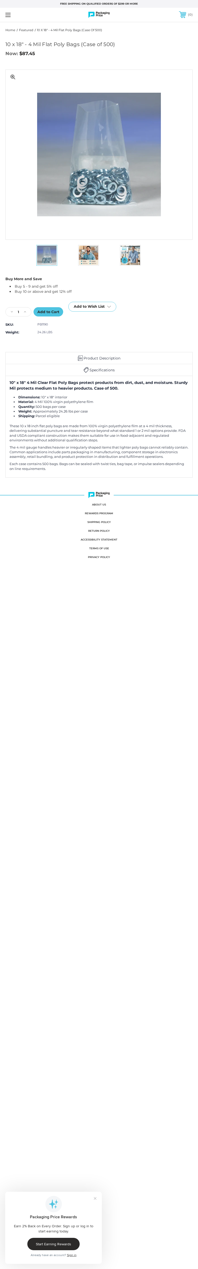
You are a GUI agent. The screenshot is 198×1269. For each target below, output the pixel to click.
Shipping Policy (99, 522)
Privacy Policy (99, 557)
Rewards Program (99, 513)
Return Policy (99, 531)
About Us (99, 504)
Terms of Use (99, 548)
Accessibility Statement (99, 539)
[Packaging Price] (99, 15)
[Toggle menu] (24, 15)
